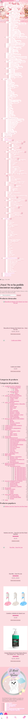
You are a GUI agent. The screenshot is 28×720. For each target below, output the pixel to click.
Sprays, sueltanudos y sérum (17, 34)
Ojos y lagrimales (14, 30)
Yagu (8, 117)
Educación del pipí (14, 462)
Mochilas (12, 40)
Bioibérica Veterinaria (12, 86)
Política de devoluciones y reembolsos (15, 709)
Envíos (8, 707)
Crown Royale (10, 87)
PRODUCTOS (8, 4)
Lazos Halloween (11, 125)
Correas (12, 72)
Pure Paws (9, 109)
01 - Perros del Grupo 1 (20, 467)
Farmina (15, 10)
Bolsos (12, 38)
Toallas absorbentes (15, 21)
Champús (12, 25)
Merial (9, 105)
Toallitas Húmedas (14, 416)
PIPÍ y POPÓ (10, 56)
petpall (9, 107)
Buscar (18, 295)
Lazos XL (9, 129)
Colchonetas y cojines (15, 48)
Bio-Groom (10, 84)
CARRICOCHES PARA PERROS (15, 44)
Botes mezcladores (14, 17)
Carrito (22, 716)
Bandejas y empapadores (16, 456)
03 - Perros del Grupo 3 (20, 470)
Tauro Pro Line (11, 115)
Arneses (12, 69)
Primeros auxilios (14, 65)
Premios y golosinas (15, 14)
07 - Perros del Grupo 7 (20, 475)
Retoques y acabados (15, 33)
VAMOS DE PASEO (12, 68)
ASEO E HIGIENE (12, 22)
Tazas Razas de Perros (15, 60)
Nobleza (9, 106)
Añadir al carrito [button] (15, 541)
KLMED (9, 98)
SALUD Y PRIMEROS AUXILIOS (16, 61)
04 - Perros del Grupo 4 (20, 471)
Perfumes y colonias (15, 31)
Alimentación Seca (14, 11)
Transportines (13, 42)
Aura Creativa (10, 83)
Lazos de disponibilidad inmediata (15, 120)
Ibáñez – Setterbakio (12, 95)
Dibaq (14, 8)
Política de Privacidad (11, 704)
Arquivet (9, 82)
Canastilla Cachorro (15, 75)
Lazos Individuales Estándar (14, 121)
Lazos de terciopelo (12, 124)
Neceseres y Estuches (15, 41)
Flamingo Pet (10, 92)
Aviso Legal (9, 703)
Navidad (12, 78)
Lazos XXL (10, 130)
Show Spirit (10, 111)
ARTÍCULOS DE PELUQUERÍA (15, 15)
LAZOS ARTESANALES (13, 55)
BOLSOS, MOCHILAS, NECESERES (17, 37)
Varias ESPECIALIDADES (14, 73)
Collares (12, 71)
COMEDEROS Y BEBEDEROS (15, 45)
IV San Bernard (11, 96)
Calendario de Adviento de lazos (17, 439)
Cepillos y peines (14, 18)
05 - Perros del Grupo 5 (20, 473)
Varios (6, 500)
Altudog (9, 80)
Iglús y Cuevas (13, 50)
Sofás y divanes (14, 52)
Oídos (11, 29)
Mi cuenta (7, 717)
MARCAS (7, 79)
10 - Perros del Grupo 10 (21, 479)
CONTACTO (7, 134)
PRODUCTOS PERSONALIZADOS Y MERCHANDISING (16, 58)
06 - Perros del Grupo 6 (20, 474)
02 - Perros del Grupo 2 (20, 468)
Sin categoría (8, 487)
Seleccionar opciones (15, 334)
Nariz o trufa (13, 27)
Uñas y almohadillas (15, 36)
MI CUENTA (7, 136)
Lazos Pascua (10, 128)
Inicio (3, 279)
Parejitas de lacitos (11, 132)
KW (8, 99)
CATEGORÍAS (9, 427)
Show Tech (10, 113)
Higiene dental (13, 26)
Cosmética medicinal (15, 63)
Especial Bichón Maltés (16, 76)
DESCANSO (10, 46)
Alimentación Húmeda (15, 7)
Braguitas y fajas (14, 458)
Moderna (9, 103)
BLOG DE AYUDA (9, 133)
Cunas (11, 49)
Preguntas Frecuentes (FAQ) (13, 710)
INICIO (6, 3)
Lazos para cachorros (12, 122)
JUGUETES (10, 53)
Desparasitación (14, 64)
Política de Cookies (11, 706)
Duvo (8, 90)
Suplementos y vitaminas (16, 67)
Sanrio (9, 110)
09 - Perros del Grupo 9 (20, 478)
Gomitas (12, 19)
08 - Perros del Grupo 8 (20, 477)
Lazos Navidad (11, 126)
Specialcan (10, 114)
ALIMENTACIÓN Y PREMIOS (15, 6)
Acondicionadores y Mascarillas (18, 23)
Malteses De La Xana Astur (14, 101)
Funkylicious (10, 94)
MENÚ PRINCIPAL (10, 454)
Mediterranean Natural (12, 102)
